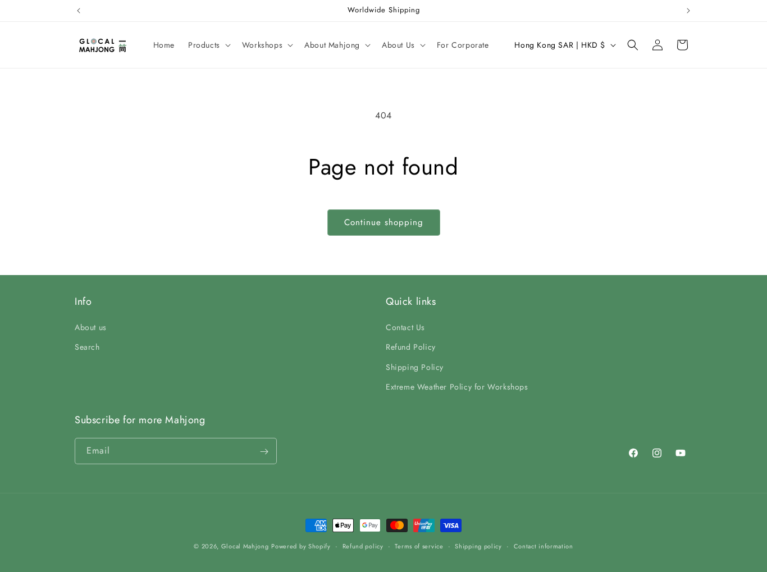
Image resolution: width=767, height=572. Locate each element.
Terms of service (419, 545)
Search (87, 347)
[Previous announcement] (78, 10)
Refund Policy (411, 347)
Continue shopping (383, 222)
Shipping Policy (415, 367)
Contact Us (405, 327)
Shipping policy (478, 545)
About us (91, 327)
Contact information (543, 545)
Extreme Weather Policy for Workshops (457, 386)
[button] (208, 45)
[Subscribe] (264, 451)
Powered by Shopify (301, 546)
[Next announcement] (688, 10)
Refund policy (363, 545)
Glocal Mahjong (245, 546)
